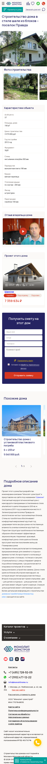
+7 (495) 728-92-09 (20, 672)
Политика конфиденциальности (23, 710)
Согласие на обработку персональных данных (19, 715)
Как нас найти (18, 690)
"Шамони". (40, 497)
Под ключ (35, 295)
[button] (16, 466)
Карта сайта (14, 707)
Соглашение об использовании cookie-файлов (22, 722)
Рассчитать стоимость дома (21, 694)
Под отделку (23, 295)
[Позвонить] (37, 742)
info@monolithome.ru (18, 682)
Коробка (10, 295)
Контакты (12, 667)
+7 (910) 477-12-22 (20, 677)
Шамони (9, 291)
